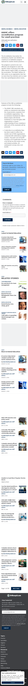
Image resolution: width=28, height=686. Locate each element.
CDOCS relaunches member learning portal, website (8, 247)
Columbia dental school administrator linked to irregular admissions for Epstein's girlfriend (9, 549)
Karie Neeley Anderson (9, 362)
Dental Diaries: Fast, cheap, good (7, 305)
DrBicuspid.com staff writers (9, 40)
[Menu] (25, 2)
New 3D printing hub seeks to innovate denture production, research (7, 515)
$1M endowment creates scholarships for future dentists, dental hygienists (9, 561)
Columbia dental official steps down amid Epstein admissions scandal (9, 445)
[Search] (21, 2)
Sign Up (7, 189)
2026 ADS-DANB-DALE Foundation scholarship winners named (8, 501)
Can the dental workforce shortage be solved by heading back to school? (9, 488)
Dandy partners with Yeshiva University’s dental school (9, 256)
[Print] (2, 45)
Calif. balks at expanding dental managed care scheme (8, 317)
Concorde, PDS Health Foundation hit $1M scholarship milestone (8, 431)
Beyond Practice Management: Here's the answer (8, 295)
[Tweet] (14, 45)
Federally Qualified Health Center (8, 313)
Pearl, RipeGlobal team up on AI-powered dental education (9, 575)
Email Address (7, 172)
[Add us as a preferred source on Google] (21, 45)
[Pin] (17, 45)
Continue (8, 219)
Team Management (6, 281)
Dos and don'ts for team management (8, 284)
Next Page (16, 588)
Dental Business (7, 29)
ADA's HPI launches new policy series (9, 266)
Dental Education (20, 29)
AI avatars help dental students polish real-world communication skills (8, 238)
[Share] (6, 45)
